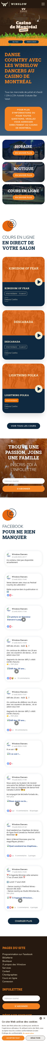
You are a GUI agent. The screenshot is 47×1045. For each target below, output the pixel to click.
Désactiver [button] (35, 1038)
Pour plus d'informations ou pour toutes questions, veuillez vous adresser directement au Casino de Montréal (23, 118)
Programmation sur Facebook (17, 954)
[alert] (23, 1030)
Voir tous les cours (23, 426)
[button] (43, 4)
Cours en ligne (9, 978)
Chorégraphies (9, 974)
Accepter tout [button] (13, 1038)
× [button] (44, 1018)
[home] (13, 4)
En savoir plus (28, 1033)
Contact (6, 971)
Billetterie (7, 957)
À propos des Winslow (14, 964)
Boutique (7, 961)
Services (6, 967)
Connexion (7, 981)
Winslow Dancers (19, 554)
